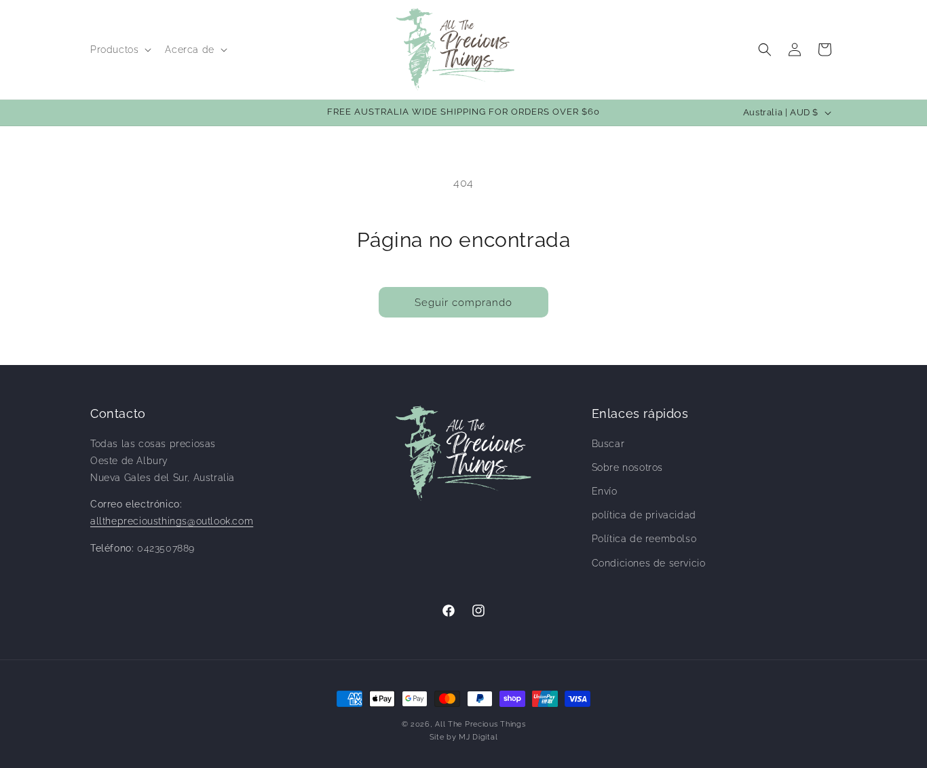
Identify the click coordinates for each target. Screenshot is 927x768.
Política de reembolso (644, 538)
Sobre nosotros (627, 467)
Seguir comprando (463, 302)
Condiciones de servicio (649, 563)
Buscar (608, 443)
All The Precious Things (480, 724)
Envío (605, 491)
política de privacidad (644, 515)
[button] (119, 49)
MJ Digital (478, 737)
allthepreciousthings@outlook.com (171, 521)
